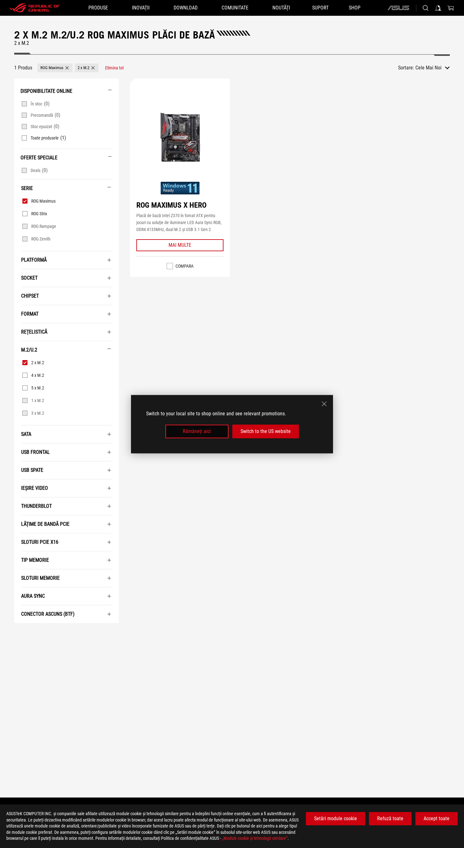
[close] (324, 403)
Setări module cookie (335, 818)
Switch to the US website (266, 431)
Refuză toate (390, 818)
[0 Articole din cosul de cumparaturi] (451, 8)
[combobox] (432, 68)
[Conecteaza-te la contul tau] (438, 8)
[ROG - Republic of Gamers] (34, 8)
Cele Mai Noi (428, 68)
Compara (184, 266)
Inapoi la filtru (21, 632)
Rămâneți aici (197, 431)
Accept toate (436, 818)
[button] (55, 67)
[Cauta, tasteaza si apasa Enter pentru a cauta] (425, 8)
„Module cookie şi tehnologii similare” (255, 838)
